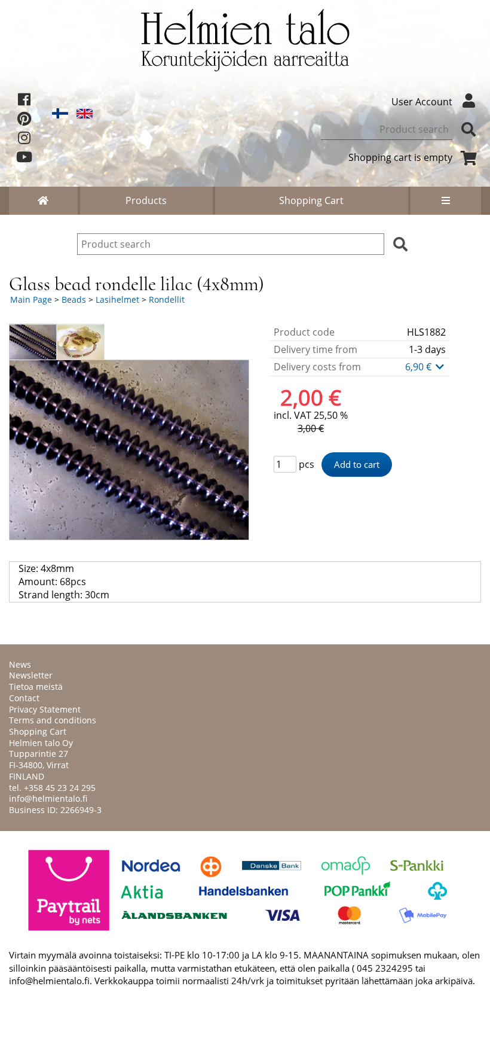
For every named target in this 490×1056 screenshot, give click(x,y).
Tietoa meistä (36, 686)
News (20, 664)
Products (146, 200)
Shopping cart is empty (400, 157)
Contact (24, 698)
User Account (421, 101)
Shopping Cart (311, 200)
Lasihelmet (117, 299)
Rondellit (167, 299)
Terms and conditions (52, 720)
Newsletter (31, 675)
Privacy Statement (45, 709)
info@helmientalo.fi (48, 798)
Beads (74, 299)
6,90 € (419, 366)
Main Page (31, 299)
